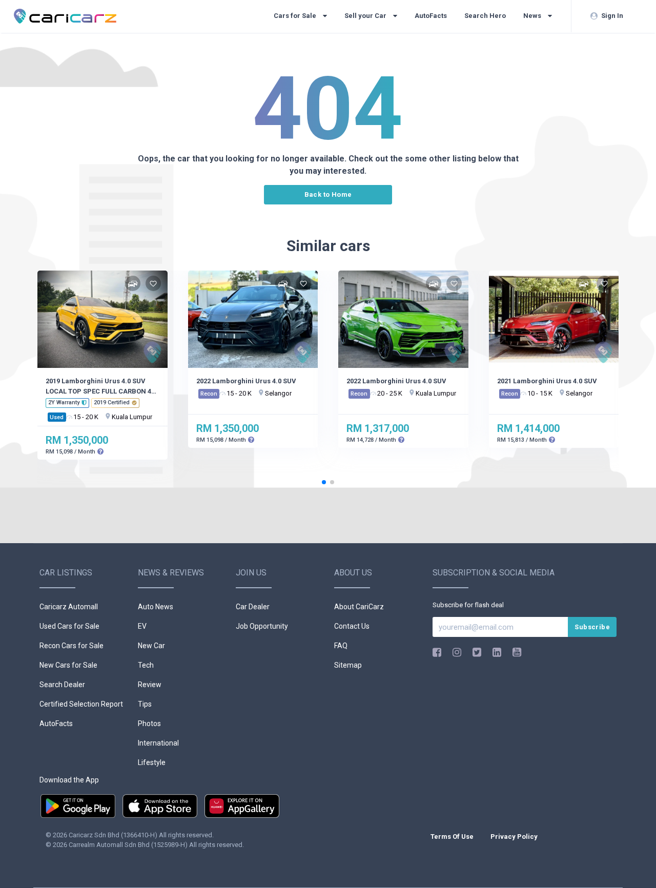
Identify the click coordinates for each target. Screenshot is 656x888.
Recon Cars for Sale (71, 646)
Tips (145, 704)
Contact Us (352, 626)
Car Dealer (253, 607)
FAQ (340, 646)
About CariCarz (359, 607)
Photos (149, 723)
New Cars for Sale (68, 665)
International (158, 743)
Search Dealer (62, 684)
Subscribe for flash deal (468, 605)
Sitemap (348, 665)
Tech (146, 665)
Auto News (155, 607)
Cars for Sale (296, 15)
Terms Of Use (452, 836)
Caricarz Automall (68, 607)
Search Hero (485, 15)
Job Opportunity (262, 626)
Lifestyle (152, 762)
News (533, 15)
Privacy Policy (514, 836)
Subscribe (592, 627)
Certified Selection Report (81, 704)
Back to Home (328, 194)
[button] (324, 482)
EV (142, 626)
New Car (151, 646)
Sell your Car (366, 15)
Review (149, 684)
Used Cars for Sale (69, 626)
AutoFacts (431, 15)
